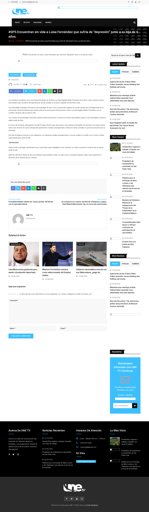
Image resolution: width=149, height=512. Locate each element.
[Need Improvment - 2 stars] (11, 294)
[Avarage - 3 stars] (13, 294)
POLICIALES (20, 41)
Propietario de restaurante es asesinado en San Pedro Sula (130, 453)
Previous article (15, 199)
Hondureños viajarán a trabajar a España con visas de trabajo (131, 149)
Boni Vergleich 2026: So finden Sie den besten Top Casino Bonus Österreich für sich (123, 125)
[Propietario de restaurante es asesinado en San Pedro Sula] (115, 161)
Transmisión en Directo (86, 461)
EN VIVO (27, 22)
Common (135, 72)
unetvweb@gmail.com (30, 2)
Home (12, 41)
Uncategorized (29, 75)
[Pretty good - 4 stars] (15, 294)
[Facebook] (13, 188)
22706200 (14, 2)
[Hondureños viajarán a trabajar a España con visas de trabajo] (115, 147)
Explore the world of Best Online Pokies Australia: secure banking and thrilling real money (125, 84)
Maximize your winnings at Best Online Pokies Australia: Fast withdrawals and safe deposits (122, 98)
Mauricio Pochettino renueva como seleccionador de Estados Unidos (56, 272)
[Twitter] (18, 188)
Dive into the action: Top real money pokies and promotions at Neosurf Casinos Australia (124, 111)
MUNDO (48, 22)
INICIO (17, 22)
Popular (125, 72)
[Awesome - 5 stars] (17, 294)
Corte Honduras (92, 505)
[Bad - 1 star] (9, 294)
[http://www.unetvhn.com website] (24, 84)
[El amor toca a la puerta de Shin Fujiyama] (115, 241)
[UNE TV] (26, 84)
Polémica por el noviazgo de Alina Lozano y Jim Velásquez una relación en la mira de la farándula (57, 465)
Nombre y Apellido (125, 395)
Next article (102, 199)
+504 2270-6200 (86, 443)
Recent (115, 72)
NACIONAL (38, 22)
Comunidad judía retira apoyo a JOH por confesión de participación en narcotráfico (131, 227)
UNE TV (29, 215)
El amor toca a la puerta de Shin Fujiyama (129, 244)
